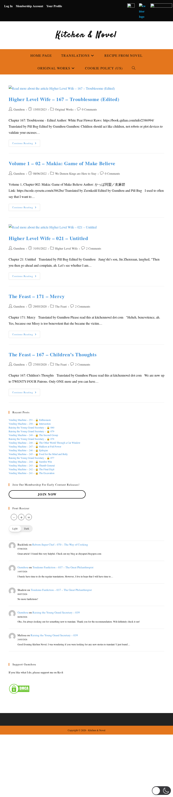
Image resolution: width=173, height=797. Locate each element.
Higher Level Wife (66, 248)
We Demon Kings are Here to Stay (75, 174)
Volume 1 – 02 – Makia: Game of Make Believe (62, 163)
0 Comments (89, 109)
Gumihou (19, 109)
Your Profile (54, 6)
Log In (8, 6)
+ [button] (21, 517)
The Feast (61, 306)
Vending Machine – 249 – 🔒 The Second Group (33, 435)
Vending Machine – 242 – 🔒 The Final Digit (31, 469)
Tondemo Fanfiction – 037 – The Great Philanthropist (62, 567)
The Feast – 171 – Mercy (37, 296)
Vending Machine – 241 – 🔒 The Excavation (31, 473)
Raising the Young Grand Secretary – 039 (56, 612)
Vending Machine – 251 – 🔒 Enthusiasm (30, 419)
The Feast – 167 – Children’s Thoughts (52, 354)
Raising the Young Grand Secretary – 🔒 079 (31, 431)
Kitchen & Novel (86, 35)
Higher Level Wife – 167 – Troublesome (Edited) (64, 99)
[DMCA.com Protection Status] (19, 688)
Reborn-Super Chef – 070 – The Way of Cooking (60, 544)
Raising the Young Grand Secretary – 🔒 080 (31, 427)
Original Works (64, 109)
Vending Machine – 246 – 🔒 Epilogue (28, 450)
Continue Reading (26, 144)
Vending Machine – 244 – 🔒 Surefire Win (30, 461)
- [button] (14, 517)
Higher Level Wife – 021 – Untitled (48, 238)
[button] (21, 528)
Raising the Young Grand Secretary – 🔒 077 (31, 457)
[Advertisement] (86, 765)
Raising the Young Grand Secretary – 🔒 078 (31, 438)
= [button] (29, 517)
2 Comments (93, 248)
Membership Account (29, 6)
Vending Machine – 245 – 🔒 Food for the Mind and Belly (38, 454)
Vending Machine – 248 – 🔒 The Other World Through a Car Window (44, 442)
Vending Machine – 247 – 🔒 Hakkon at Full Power (35, 446)
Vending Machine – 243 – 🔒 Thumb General (32, 465)
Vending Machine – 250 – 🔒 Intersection (30, 423)
